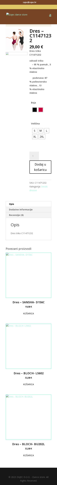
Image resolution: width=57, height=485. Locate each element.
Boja (33, 102)
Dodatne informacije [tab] (21, 209)
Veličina (35, 123)
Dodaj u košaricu (40, 167)
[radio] (34, 109)
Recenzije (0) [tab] (16, 215)
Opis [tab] (11, 204)
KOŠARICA (28, 313)
